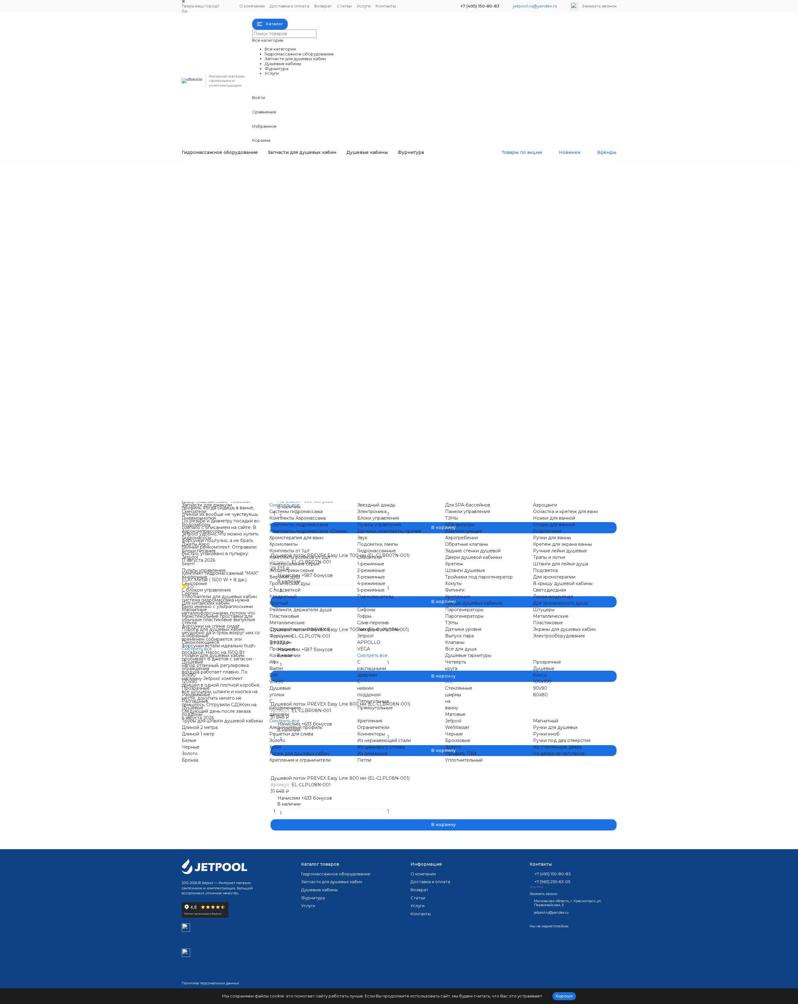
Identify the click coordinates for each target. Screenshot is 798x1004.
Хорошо (564, 995)
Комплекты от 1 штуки (287, 373)
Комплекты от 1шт (289, 551)
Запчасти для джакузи (287, 170)
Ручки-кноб (546, 734)
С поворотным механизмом (292, 419)
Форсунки (273, 439)
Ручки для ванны (520, 203)
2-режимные (396, 308)
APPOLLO (393, 360)
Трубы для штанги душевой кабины (222, 721)
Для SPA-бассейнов (404, 216)
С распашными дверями (371, 668)
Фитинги (391, 432)
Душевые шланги (521, 354)
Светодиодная (517, 367)
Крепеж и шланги (401, 406)
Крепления (394, 439)
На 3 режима (396, 314)
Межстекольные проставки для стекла (305, 334)
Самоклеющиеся (281, 354)
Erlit (273, 675)
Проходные (395, 275)
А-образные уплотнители (290, 347)
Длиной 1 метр (198, 734)
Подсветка (394, 209)
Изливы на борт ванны (526, 223)
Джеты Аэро (195, 544)
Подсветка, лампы (377, 544)
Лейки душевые (519, 341)
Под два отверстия (523, 492)
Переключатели (375, 596)
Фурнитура (411, 152)
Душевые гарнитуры (524, 334)
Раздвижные (396, 459)
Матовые (455, 714)
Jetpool (270, 275)
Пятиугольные (373, 701)
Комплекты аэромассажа (290, 229)
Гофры (364, 616)
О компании (252, 5)
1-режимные (395, 301)
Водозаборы (276, 190)
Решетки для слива (284, 485)
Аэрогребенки (398, 249)
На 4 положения (400, 321)
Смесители (274, 177)
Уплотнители (277, 314)
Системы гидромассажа (289, 223)
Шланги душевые (465, 570)
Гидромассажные (401, 288)
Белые (189, 740)
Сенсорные (275, 301)
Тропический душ (282, 432)
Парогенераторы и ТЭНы (529, 288)
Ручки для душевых (404, 492)
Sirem (268, 282)
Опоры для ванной (554, 524)
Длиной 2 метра (200, 727)
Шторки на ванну (521, 465)
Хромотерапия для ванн (289, 249)
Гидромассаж (209, 168)
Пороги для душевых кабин (293, 341)
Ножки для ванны (521, 183)
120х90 (270, 465)
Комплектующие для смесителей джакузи (548, 216)
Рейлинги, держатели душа (300, 609)
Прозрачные (396, 452)
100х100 (542, 681)
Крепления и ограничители (293, 492)
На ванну (392, 380)
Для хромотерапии (522, 386)
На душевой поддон (405, 386)
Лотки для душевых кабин (299, 753)
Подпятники (515, 196)
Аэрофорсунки (279, 209)
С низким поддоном (369, 688)
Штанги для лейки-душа (560, 564)
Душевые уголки (520, 459)
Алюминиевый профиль (288, 479)
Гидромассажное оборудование (220, 152)
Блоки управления (403, 183)
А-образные (195, 636)
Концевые (393, 282)
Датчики (391, 196)
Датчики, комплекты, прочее (389, 531)
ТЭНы (388, 229)
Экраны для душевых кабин (564, 629)
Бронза (190, 760)
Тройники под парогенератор (415, 419)
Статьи (344, 5)
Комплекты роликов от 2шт (299, 557)
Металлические (280, 413)
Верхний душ (277, 426)
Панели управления (404, 223)
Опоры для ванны (521, 190)
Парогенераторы (520, 295)
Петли (389, 479)
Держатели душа (281, 399)
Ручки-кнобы (516, 485)
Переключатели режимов (530, 229)
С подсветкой (284, 590)
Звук (387, 203)
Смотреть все (277, 216)
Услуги (364, 5)
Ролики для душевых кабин (213, 655)
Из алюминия (372, 753)
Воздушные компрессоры (291, 196)
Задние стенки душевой (409, 393)
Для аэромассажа (401, 242)
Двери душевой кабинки (410, 399)
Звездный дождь (401, 170)
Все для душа (517, 328)
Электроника (396, 177)
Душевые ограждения (287, 452)
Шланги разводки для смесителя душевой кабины (439, 413)
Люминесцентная (521, 373)
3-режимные (371, 577)
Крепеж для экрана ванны (530, 209)
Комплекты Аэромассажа (297, 518)
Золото (190, 753)
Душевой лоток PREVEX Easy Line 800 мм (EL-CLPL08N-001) (340, 778)
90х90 (269, 459)
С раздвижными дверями (284, 707)
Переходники (516, 236)
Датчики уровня (519, 308)
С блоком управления (286, 308)
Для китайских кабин (286, 321)
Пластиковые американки (530, 269)
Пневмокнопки (279, 183)
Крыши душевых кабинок (530, 282)
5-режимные (395, 328)
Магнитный (545, 721)
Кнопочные (275, 295)
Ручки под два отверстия (561, 740)
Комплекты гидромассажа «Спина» (301, 242)
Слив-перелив (373, 623)
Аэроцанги (513, 170)
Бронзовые (457, 740)
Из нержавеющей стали (384, 740)
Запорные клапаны (378, 629)
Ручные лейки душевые (560, 551)
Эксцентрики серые (284, 393)
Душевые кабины (367, 152)
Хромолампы (276, 255)
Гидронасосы (277, 203)
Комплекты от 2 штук (286, 380)
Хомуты (390, 426)
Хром (275, 747)
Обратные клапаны (403, 255)
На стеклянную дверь (406, 498)
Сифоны (391, 347)
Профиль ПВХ (461, 753)
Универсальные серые (287, 386)
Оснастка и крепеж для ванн (565, 511)
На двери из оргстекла (527, 479)
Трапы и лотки (517, 347)
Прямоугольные (375, 708)
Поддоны (512, 452)
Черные (191, 747)
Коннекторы (276, 498)
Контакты (386, 5)
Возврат (323, 5)
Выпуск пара (515, 314)
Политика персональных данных (210, 983)
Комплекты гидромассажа (291, 236)
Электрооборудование (527, 426)
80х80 (540, 694)
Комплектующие (464, 531)
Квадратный (283, 596)
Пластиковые (277, 406)
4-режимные (371, 583)
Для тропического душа (528, 393)
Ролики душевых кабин (289, 367)
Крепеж (454, 564)
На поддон (394, 373)
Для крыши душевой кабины (533, 380)
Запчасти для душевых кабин (302, 152)
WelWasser (457, 727)
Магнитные (275, 328)
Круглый (278, 603)
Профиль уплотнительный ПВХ (416, 485)
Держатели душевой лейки (532, 249)
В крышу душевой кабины (563, 583)
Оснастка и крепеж (523, 177)
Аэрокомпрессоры (203, 531)
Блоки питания (279, 269)
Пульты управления (403, 190)
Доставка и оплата (289, 5)
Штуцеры (512, 399)
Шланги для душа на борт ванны (538, 242)
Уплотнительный (464, 760)
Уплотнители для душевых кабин (219, 596)
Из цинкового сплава (381, 747)
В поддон (393, 269)
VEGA (388, 367)
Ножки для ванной (554, 518)
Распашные (395, 465)
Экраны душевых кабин (528, 419)
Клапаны (511, 321)
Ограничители (373, 727)
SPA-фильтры (396, 236)
